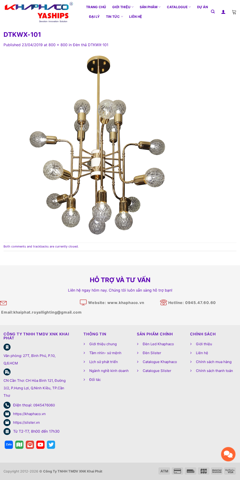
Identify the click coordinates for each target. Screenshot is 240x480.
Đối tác (95, 379)
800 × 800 (58, 44)
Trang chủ (96, 7)
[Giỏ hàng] (234, 12)
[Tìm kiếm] (213, 11)
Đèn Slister (152, 353)
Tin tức (113, 17)
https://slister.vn (26, 422)
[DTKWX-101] (97, 144)
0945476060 (44, 405)
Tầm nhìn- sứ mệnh (105, 353)
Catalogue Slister (157, 370)
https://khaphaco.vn (29, 414)
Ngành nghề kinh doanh (109, 370)
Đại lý (94, 17)
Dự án (202, 7)
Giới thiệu (121, 7)
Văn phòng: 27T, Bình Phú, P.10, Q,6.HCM (30, 359)
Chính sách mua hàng (214, 362)
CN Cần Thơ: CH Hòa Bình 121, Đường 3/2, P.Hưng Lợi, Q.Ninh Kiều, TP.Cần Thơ (35, 388)
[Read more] (9, 445)
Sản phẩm (149, 7)
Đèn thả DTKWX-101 (90, 44)
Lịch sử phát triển (103, 362)
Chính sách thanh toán (214, 370)
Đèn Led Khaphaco (158, 344)
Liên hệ (135, 17)
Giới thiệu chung (103, 344)
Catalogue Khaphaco (160, 362)
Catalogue (177, 7)
